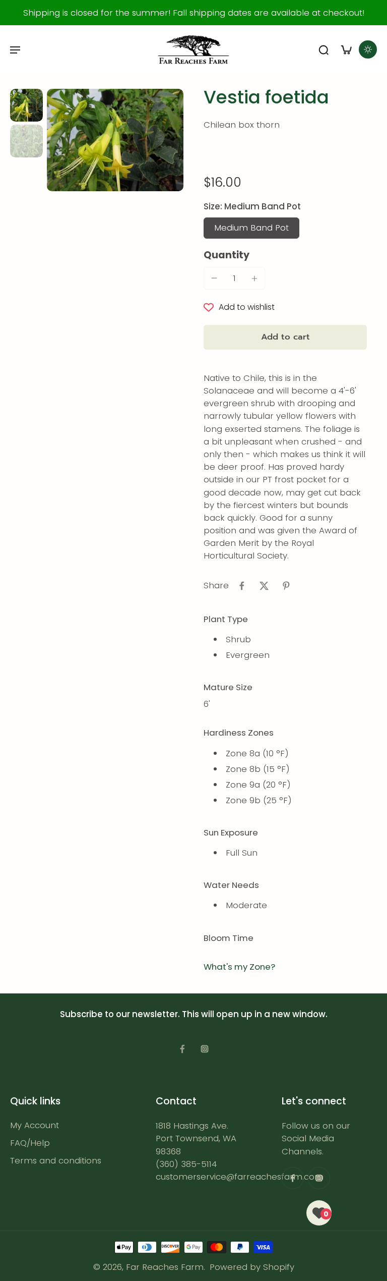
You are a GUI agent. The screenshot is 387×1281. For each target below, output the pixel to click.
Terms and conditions (55, 1161)
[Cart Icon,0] (346, 49)
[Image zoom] (115, 140)
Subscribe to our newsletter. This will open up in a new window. (194, 1014)
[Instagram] (205, 1049)
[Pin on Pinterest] (286, 586)
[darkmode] (368, 49)
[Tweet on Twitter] (264, 586)
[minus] (214, 278)
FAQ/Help (30, 1143)
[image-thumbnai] (26, 105)
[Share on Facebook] (242, 586)
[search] (323, 49)
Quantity (226, 255)
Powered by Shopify (252, 1267)
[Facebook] (182, 1049)
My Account (34, 1125)
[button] (285, 337)
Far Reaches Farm (165, 1267)
